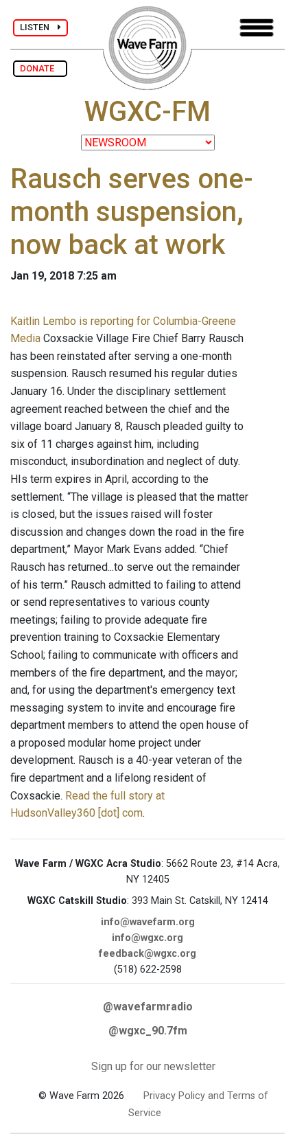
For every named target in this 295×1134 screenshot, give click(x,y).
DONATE (40, 68)
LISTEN (39, 27)
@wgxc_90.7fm (147, 1030)
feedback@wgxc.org (147, 954)
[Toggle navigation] (256, 28)
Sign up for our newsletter (153, 1066)
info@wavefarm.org (148, 922)
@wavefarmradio (148, 1006)
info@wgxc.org (147, 938)
